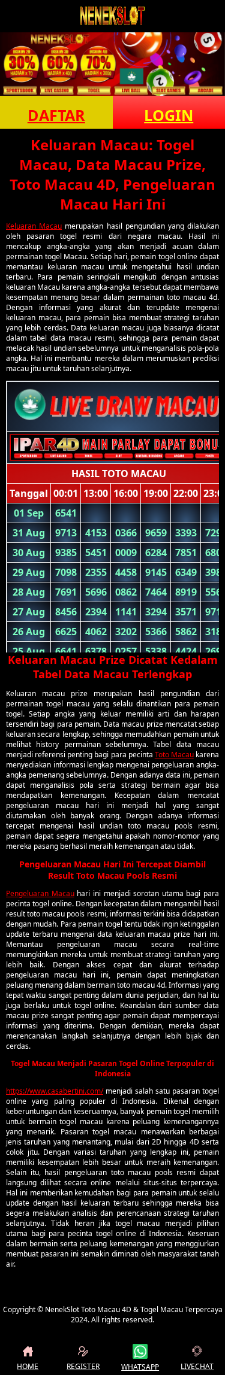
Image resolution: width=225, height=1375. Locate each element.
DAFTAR (56, 115)
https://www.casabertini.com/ (54, 1091)
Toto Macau (174, 754)
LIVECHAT (197, 1366)
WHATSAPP (140, 1367)
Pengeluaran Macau (40, 893)
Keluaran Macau (34, 226)
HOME (27, 1366)
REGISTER (83, 1366)
